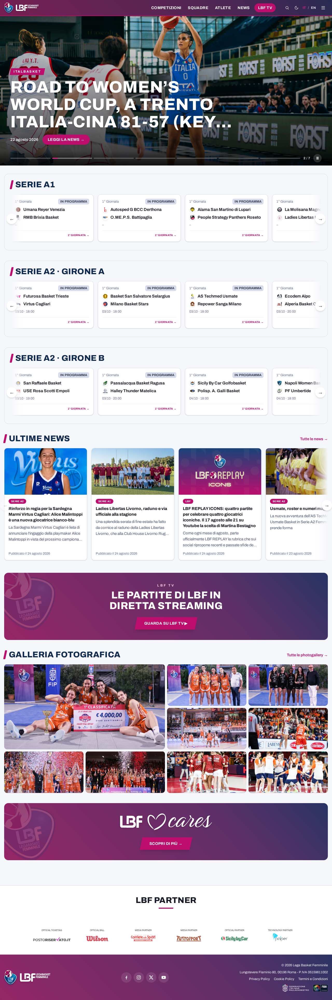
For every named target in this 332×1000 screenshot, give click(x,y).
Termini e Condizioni (313, 979)
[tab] (30, 158)
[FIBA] (320, 988)
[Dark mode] (296, 7)
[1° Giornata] (75, 218)
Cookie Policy (284, 979)
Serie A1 (35, 184)
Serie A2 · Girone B (60, 358)
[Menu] (323, 7)
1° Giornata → (14, 235)
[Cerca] (287, 8)
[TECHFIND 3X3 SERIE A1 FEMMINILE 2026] (84, 706)
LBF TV (265, 8)
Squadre (198, 8)
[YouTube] (163, 977)
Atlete (223, 8)
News (244, 8)
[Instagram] (139, 977)
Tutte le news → (314, 439)
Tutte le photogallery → (307, 655)
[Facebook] (126, 977)
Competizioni (166, 8)
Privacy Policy (259, 979)
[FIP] (296, 988)
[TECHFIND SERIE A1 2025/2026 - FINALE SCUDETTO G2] (206, 772)
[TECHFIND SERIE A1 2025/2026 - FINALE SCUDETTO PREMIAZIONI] (44, 772)
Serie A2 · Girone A (60, 271)
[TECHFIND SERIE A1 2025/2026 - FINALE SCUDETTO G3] (206, 728)
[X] (151, 977)
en (313, 8)
